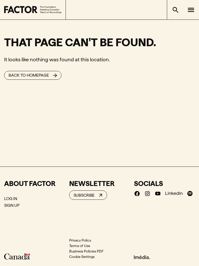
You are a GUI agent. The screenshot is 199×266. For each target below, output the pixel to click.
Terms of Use (79, 246)
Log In (10, 198)
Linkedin (174, 193)
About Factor (29, 183)
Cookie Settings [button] (82, 257)
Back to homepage (29, 75)
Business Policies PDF (86, 251)
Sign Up (11, 205)
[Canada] (17, 256)
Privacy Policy (80, 240)
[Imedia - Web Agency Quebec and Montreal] (142, 257)
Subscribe (84, 195)
